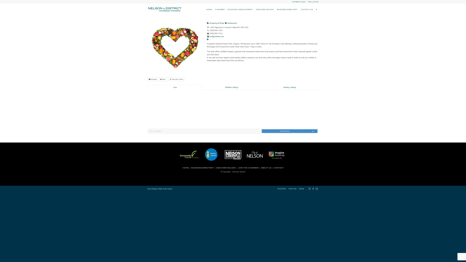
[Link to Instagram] (317, 190)
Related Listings (231, 87)
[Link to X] (309, 190)
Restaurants (232, 23)
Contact (279, 168)
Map (175, 87)
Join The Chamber (248, 168)
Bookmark (153, 79)
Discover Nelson (226, 168)
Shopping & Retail (216, 23)
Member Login (298, 2)
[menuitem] (299, 2)
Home (186, 168)
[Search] (316, 10)
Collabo (160, 189)
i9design (154, 189)
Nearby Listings (289, 87)
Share (163, 79)
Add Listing (313, 2)
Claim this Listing (177, 79)
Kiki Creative (168, 189)
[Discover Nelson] (164, 10)
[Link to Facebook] (313, 190)
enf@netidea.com (217, 36)
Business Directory (202, 168)
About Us (266, 168)
